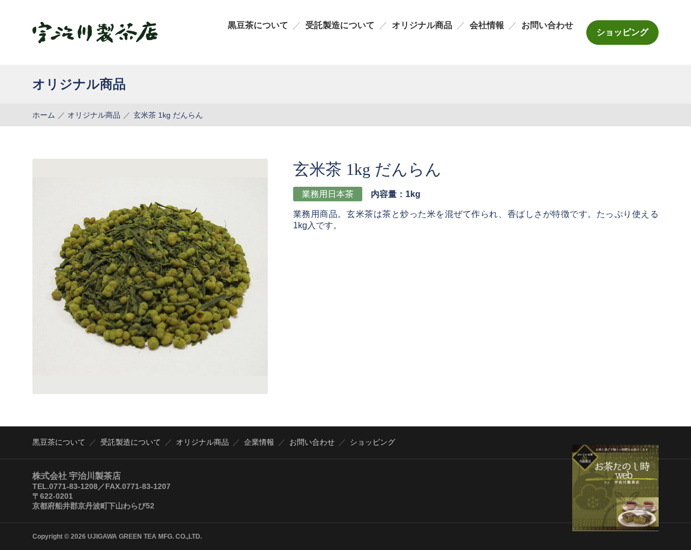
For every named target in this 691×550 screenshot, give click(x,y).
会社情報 (487, 25)
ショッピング (622, 32)
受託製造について (340, 25)
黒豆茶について (258, 25)
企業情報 (259, 442)
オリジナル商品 (422, 25)
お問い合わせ (547, 25)
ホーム (43, 115)
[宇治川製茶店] (95, 32)
